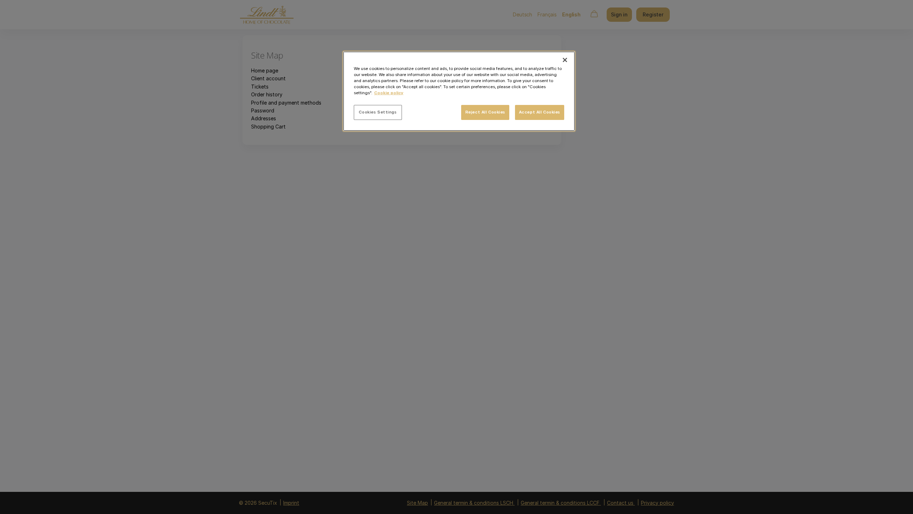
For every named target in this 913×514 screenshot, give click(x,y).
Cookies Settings (378, 112)
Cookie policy (388, 92)
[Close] (565, 60)
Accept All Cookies (539, 112)
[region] (459, 91)
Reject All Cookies (485, 112)
